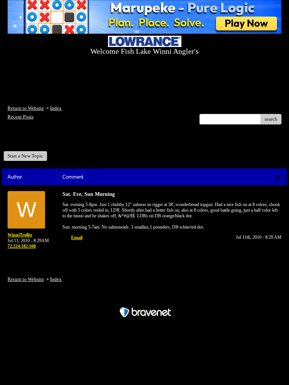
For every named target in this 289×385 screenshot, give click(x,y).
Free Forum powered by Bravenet (145, 299)
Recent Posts (20, 117)
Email (76, 237)
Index (56, 108)
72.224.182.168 (22, 246)
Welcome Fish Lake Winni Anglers (48, 140)
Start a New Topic (25, 156)
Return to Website (26, 108)
